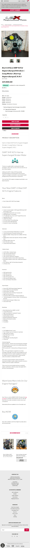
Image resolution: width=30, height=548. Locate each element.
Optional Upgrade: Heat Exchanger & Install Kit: (14, 107)
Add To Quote (15, 128)
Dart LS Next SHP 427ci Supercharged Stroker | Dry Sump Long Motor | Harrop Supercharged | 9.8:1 (8, 457)
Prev (26, 433)
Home (2, 24)
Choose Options (21, 460)
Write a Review (5, 91)
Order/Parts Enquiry (15, 507)
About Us (15, 511)
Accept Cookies (15, 10)
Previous (2, 44)
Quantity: (4, 115)
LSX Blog (15, 516)
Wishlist (15, 493)
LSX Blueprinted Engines (17, 24)
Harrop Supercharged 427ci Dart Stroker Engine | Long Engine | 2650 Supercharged (21, 456)
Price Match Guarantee (15, 508)
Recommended (15, 433)
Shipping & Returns (15, 498)
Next (28, 44)
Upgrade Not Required (10, 109)
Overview (15, 134)
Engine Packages (8, 24)
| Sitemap (21, 543)
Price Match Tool (15, 510)
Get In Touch (15, 513)
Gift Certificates (15, 492)
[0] (26, 1)
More (15, 515)
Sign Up (23, 1)
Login (19, 1)
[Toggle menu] (2, 2)
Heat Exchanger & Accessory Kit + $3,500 (14, 111)
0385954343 (6, 1)
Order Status (15, 497)
